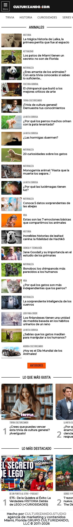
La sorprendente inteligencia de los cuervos (47, 303)
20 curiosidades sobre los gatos (45, 154)
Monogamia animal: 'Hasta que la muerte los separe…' (46, 172)
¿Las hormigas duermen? (40, 137)
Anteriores (36, 365)
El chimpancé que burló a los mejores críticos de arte (42, 90)
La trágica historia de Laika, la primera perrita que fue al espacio (46, 41)
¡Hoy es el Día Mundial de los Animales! (42, 352)
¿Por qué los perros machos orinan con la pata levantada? (47, 123)
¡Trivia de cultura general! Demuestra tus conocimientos (44, 106)
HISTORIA (26, 17)
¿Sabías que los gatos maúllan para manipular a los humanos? (44, 336)
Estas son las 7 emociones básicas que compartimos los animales (47, 221)
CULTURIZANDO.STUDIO (45, 514)
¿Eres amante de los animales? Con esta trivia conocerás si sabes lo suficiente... (46, 75)
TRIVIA (9, 17)
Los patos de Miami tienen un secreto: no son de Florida (43, 57)
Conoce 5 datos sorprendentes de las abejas (46, 204)
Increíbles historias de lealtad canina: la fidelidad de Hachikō (44, 237)
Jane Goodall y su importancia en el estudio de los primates (47, 254)
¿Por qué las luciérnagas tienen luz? (44, 188)
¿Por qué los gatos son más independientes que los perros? (45, 286)
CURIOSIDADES (47, 17)
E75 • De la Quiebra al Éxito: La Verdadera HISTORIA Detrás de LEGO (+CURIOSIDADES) (30, 501)
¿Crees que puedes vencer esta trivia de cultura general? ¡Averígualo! (30, 430)
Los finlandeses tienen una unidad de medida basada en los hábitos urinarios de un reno (46, 321)
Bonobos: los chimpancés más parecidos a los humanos (44, 270)
